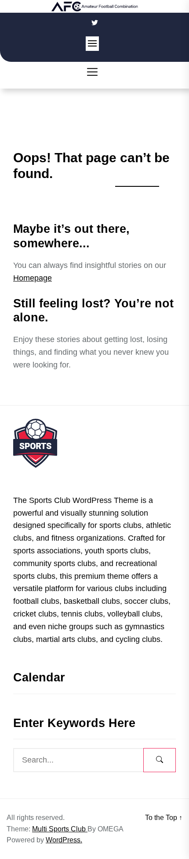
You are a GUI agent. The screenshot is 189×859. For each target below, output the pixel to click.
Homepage (32, 278)
